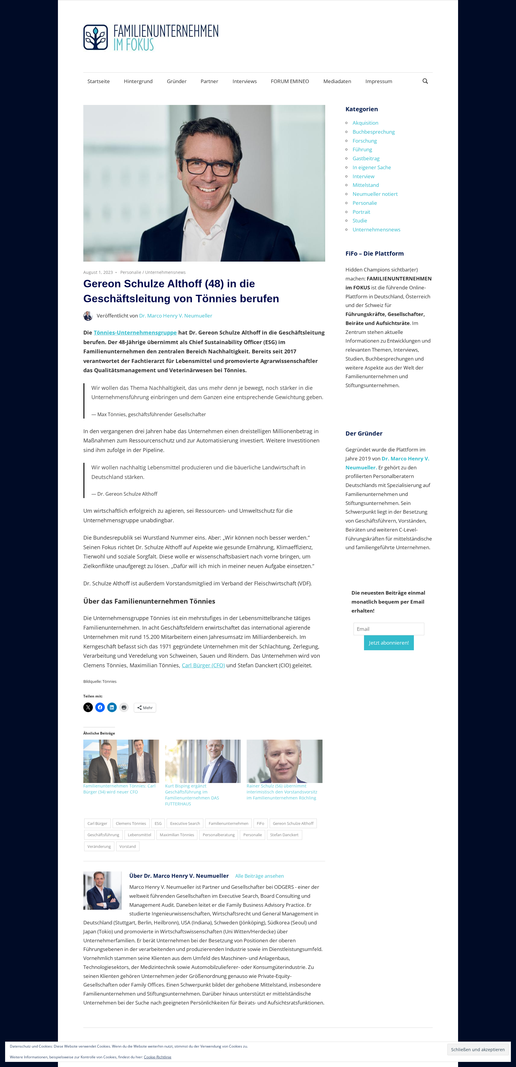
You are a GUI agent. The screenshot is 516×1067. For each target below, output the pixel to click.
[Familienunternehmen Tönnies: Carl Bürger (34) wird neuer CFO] (121, 761)
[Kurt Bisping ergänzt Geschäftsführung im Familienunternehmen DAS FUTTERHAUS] (203, 761)
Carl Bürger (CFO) (203, 665)
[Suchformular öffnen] (425, 80)
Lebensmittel (139, 834)
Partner (209, 81)
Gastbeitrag (366, 158)
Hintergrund (138, 81)
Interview (363, 176)
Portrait (361, 211)
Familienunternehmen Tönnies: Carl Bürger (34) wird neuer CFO (119, 789)
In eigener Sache (372, 167)
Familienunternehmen (228, 823)
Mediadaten (337, 81)
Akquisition (365, 122)
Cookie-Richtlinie (157, 1057)
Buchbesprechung (374, 131)
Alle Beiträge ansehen (259, 876)
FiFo (260, 823)
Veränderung (99, 846)
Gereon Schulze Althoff (293, 823)
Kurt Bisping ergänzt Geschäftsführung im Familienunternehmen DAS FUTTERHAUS (192, 795)
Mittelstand (366, 184)
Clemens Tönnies (131, 823)
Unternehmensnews (165, 272)
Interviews (245, 81)
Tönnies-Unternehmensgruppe (135, 332)
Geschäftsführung (103, 834)
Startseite (98, 81)
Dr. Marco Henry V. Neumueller (175, 315)
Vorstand (127, 846)
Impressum (379, 81)
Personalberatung (219, 834)
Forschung (365, 140)
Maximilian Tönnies (177, 834)
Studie (360, 220)
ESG (158, 823)
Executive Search (185, 823)
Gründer (177, 81)
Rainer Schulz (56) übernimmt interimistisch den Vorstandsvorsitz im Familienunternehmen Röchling (282, 792)
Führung (362, 149)
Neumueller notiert (375, 193)
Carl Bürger (97, 823)
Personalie (130, 272)
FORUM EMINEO (290, 81)
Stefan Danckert (284, 834)
